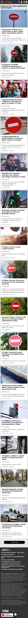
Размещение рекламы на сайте (11, 562)
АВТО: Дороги (6, 77)
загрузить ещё (14, 542)
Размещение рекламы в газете (10, 564)
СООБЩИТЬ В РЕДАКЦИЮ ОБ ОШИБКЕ (12, 569)
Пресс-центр (21, 552)
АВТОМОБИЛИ (6, 187)
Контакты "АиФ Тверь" (8, 560)
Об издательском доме (8, 552)
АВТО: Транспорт (7, 501)
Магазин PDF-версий (7, 554)
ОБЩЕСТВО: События (8, 42)
